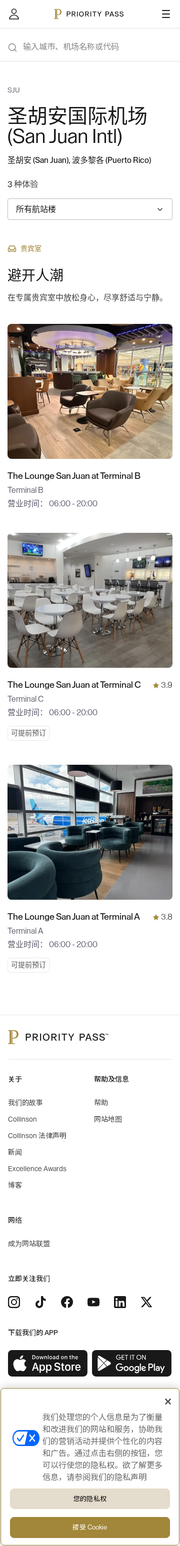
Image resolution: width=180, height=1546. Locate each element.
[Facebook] (67, 1302)
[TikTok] (40, 1302)
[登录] (14, 14)
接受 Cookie (89, 1527)
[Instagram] (14, 1302)
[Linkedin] (120, 1302)
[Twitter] (146, 1302)
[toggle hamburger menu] (166, 14)
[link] (48, 1363)
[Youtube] (94, 1302)
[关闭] (168, 1402)
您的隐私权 (90, 1499)
